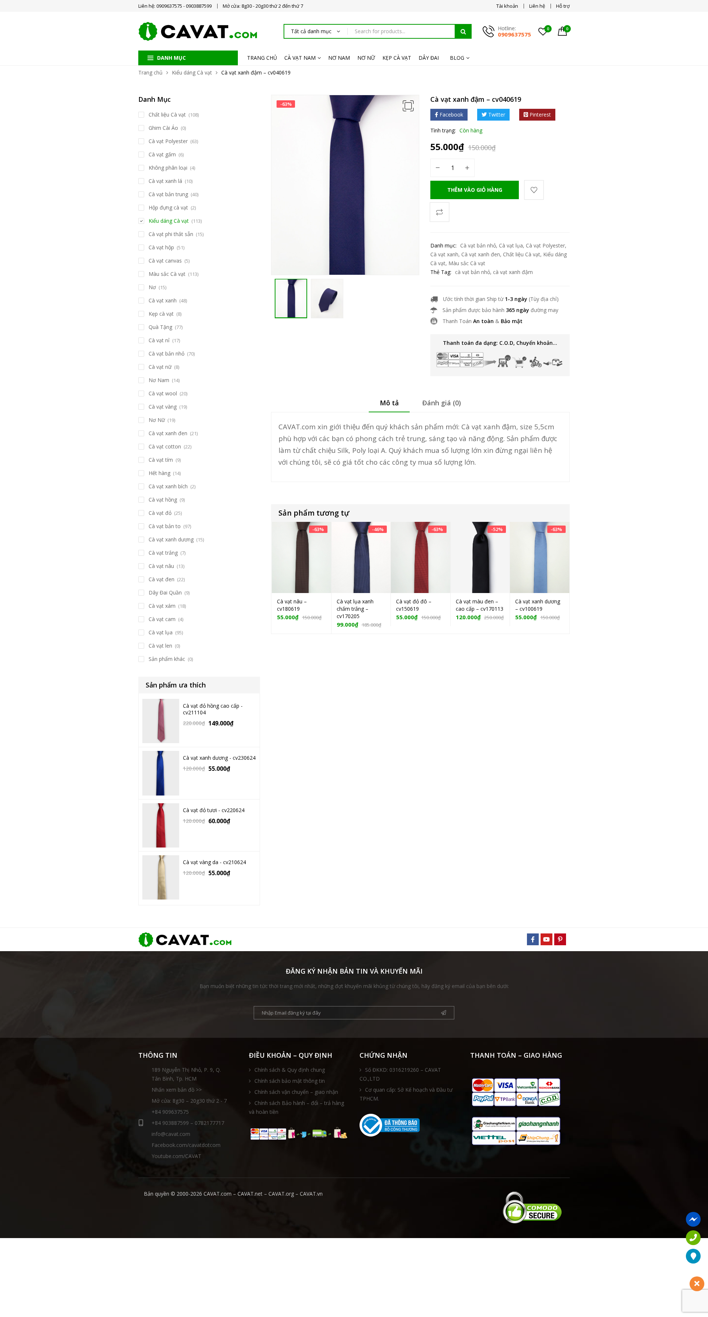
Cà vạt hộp (161, 247)
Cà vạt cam (162, 619)
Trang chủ (150, 72)
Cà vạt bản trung (168, 194)
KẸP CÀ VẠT (396, 57)
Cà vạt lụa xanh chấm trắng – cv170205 (355, 609)
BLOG (457, 57)
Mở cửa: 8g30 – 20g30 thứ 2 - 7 (189, 1100)
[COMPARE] (439, 212)
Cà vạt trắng (163, 552)
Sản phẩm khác (167, 658)
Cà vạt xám (162, 605)
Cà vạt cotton (165, 446)
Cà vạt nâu (161, 565)
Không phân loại (168, 167)
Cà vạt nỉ (159, 340)
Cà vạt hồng (163, 499)
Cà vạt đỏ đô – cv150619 (413, 605)
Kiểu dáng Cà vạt (192, 72)
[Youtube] (546, 939)
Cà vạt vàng (163, 406)
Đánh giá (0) (441, 402)
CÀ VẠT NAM (300, 57)
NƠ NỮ (366, 57)
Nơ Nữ (157, 419)
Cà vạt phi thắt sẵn (171, 234)
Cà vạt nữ (160, 366)
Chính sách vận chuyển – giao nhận (296, 1091)
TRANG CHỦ (262, 57)
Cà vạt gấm (162, 154)
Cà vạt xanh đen (480, 254)
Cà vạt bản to (165, 526)
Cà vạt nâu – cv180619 (292, 605)
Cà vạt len (160, 645)
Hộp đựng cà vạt (168, 207)
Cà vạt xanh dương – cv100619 (537, 605)
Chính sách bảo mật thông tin (289, 1080)
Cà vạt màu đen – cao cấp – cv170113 (479, 605)
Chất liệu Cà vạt (521, 254)
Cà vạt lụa (511, 245)
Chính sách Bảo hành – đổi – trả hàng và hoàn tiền (296, 1107)
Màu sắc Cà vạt (466, 263)
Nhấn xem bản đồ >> (177, 1089)
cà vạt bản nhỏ (472, 271)
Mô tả (389, 402)
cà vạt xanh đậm (513, 271)
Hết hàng (159, 472)
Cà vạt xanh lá (165, 180)
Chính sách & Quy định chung (289, 1069)
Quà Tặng (160, 326)
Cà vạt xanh (444, 254)
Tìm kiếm (463, 31)
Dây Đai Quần (165, 592)
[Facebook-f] (533, 939)
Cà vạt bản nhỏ (478, 245)
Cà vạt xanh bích (168, 486)
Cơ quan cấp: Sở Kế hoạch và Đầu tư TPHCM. (406, 1094)
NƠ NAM (339, 57)
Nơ (152, 287)
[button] (408, 105)
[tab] (389, 405)
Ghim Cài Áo (163, 127)
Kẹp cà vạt (161, 313)
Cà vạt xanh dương (171, 539)
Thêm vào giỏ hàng (474, 189)
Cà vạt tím (161, 459)
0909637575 (514, 34)
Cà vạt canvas (165, 260)
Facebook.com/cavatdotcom (186, 1144)
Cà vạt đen (161, 579)
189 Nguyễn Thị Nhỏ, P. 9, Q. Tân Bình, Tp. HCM (186, 1074)
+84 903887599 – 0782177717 (188, 1122)
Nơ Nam (159, 380)
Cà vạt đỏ (160, 512)
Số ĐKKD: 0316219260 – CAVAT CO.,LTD (400, 1074)
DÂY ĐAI (429, 57)
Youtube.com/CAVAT (176, 1156)
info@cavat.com (171, 1133)
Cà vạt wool (163, 393)
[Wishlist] (534, 190)
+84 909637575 (170, 1111)
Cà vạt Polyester (545, 245)
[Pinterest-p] (560, 939)
